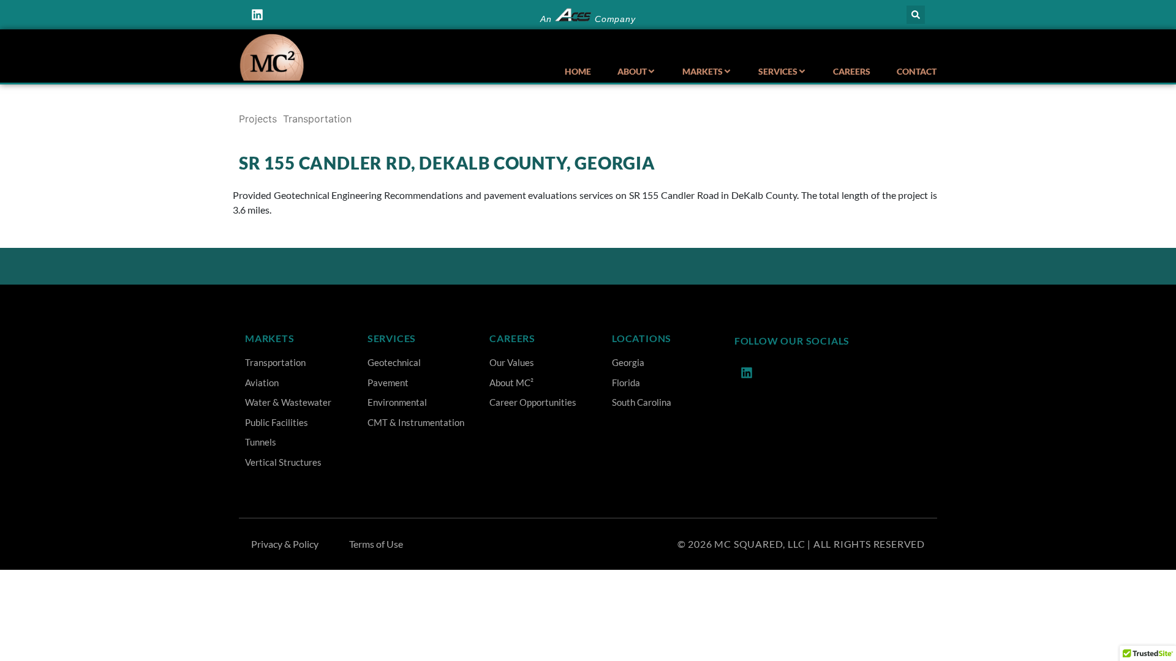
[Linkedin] (257, 15)
